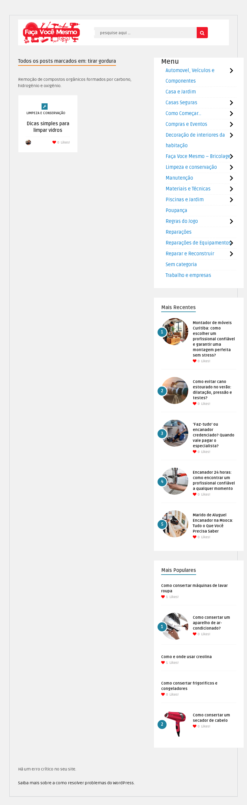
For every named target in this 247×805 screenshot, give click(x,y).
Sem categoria (181, 265)
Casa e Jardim (181, 92)
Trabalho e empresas (188, 275)
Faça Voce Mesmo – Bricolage (198, 156)
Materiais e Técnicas (188, 189)
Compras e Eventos (186, 124)
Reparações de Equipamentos (198, 243)
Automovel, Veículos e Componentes (190, 76)
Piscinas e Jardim (185, 200)
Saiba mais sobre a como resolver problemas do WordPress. (76, 782)
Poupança (176, 211)
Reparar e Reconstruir (190, 254)
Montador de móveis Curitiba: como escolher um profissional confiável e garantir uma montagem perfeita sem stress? (214, 339)
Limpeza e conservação (46, 113)
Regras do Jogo (182, 221)
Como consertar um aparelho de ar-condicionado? (211, 623)
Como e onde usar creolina (186, 657)
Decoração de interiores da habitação (195, 140)
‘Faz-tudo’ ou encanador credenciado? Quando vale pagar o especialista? (213, 435)
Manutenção (179, 178)
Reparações (179, 232)
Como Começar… (183, 114)
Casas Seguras (181, 103)
